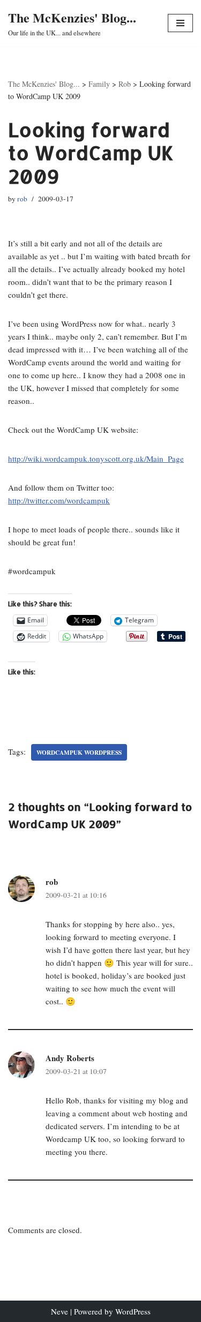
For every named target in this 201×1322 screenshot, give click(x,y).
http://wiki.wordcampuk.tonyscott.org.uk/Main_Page (96, 458)
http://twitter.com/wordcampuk (59, 500)
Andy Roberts (70, 1058)
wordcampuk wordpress (79, 752)
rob (22, 199)
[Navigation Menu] (180, 23)
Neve (59, 1311)
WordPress (133, 1311)
